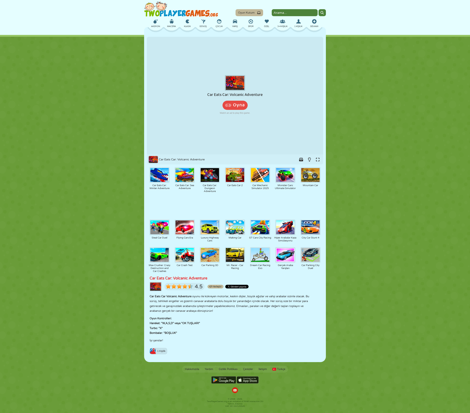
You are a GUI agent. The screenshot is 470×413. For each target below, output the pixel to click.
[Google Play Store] (223, 380)
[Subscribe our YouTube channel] (235, 390)
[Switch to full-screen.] (317, 159)
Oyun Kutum (246, 12)
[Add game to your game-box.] (301, 159)
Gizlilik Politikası (228, 369)
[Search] (322, 12)
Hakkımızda (192, 369)
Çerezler (248, 369)
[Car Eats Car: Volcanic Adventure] (235, 95)
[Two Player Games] (181, 9)
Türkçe (281, 369)
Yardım (209, 369)
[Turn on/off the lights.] (309, 159)
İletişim (262, 369)
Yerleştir (217, 286)
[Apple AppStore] (248, 380)
